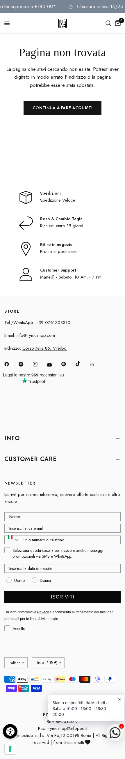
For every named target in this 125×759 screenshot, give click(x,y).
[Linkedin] (96, 364)
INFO (12, 438)
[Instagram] (39, 364)
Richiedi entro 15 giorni (61, 226)
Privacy (43, 612)
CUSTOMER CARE (30, 459)
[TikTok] (82, 364)
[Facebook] (10, 364)
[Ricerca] (108, 23)
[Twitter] (25, 364)
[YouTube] (53, 364)
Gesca (69, 742)
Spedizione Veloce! (58, 200)
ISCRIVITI (62, 596)
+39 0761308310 (53, 322)
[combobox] (12, 540)
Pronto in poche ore (59, 251)
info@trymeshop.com (36, 335)
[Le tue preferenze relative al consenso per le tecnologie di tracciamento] (10, 748)
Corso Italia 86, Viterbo (44, 348)
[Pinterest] (67, 364)
